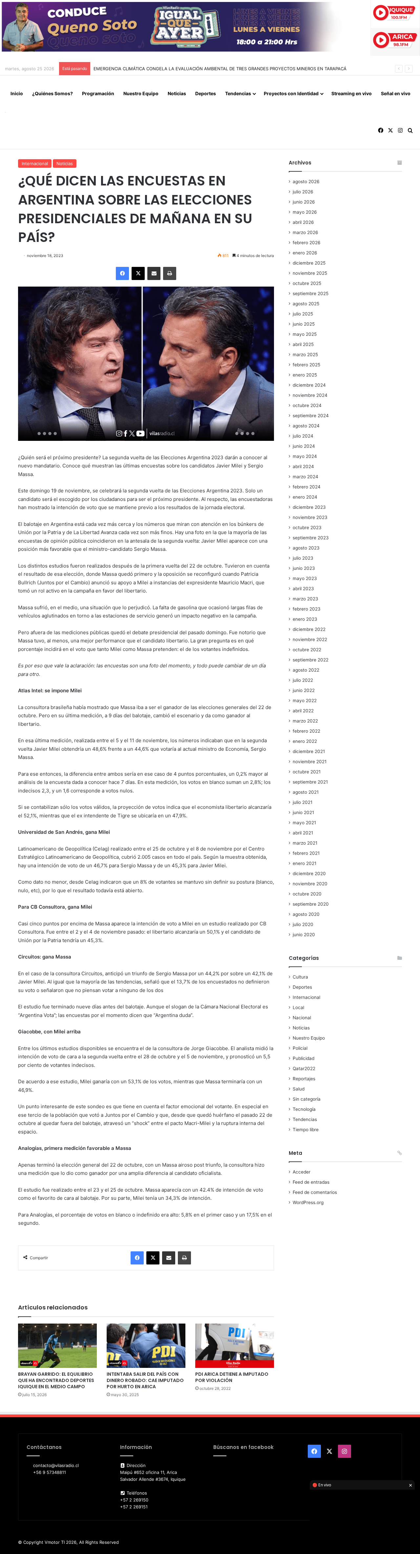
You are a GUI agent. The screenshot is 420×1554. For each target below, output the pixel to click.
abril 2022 (303, 710)
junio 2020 (304, 934)
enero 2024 (305, 497)
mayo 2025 (305, 334)
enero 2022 (305, 741)
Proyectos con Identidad (291, 93)
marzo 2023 (305, 598)
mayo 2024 (305, 456)
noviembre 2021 (309, 761)
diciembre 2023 (309, 507)
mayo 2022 (305, 700)
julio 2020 (303, 924)
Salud (298, 1088)
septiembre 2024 (311, 415)
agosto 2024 (306, 425)
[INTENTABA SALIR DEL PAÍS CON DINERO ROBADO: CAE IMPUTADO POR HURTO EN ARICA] (146, 1346)
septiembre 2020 (311, 904)
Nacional (302, 1017)
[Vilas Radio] (5, 112)
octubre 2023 (307, 527)
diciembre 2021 (309, 751)
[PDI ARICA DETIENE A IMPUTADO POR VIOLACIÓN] (234, 1346)
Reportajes (304, 1078)
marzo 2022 (305, 720)
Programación (98, 93)
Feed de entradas (311, 1182)
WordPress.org (308, 1202)
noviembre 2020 (310, 883)
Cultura (300, 977)
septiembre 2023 (311, 537)
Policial (300, 1048)
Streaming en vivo (351, 93)
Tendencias (238, 93)
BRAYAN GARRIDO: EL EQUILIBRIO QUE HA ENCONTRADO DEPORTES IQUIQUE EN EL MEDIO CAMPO (56, 1380)
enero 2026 (305, 252)
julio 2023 (303, 558)
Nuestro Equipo (140, 93)
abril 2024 (303, 466)
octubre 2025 (307, 283)
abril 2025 (303, 344)
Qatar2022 (304, 1068)
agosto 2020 (306, 914)
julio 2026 (303, 191)
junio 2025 (304, 324)
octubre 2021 (307, 771)
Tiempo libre (306, 1129)
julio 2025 (303, 313)
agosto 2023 (306, 547)
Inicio (16, 93)
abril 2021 (303, 832)
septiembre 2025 (310, 293)
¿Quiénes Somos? (52, 93)
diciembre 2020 (309, 873)
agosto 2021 (306, 792)
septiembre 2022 (310, 659)
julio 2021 (302, 802)
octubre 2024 (307, 405)
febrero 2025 (306, 364)
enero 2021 (304, 863)
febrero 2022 (306, 731)
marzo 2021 (305, 843)
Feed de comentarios (315, 1192)
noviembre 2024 (310, 395)
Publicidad (303, 1058)
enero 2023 (305, 619)
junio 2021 (303, 812)
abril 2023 (303, 588)
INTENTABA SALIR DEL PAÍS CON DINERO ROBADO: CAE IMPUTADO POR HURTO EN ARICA (145, 1380)
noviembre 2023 (310, 517)
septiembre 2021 (310, 782)
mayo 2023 (305, 578)
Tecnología (304, 1109)
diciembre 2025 (309, 263)
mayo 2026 (305, 212)
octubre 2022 (307, 649)
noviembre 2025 (310, 273)
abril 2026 (303, 222)
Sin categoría (307, 1099)
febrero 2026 (307, 242)
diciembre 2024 (309, 385)
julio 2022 (303, 680)
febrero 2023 (307, 609)
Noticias (177, 93)
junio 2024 (304, 446)
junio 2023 (304, 568)
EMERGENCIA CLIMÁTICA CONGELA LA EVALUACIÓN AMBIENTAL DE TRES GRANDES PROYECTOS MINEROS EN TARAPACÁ (220, 68)
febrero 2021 (306, 853)
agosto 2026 (306, 181)
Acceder (301, 1172)
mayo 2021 (304, 822)
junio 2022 (304, 690)
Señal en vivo (395, 93)
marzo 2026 (305, 232)
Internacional (35, 163)
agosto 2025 (306, 303)
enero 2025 (305, 375)
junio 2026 (304, 202)
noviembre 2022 (310, 639)
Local (298, 1007)
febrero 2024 (307, 486)
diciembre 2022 (309, 629)
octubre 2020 (307, 893)
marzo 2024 (305, 476)
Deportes (205, 93)
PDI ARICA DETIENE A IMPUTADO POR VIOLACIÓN (231, 1377)
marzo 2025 (305, 354)
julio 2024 (303, 436)
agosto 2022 (306, 670)
